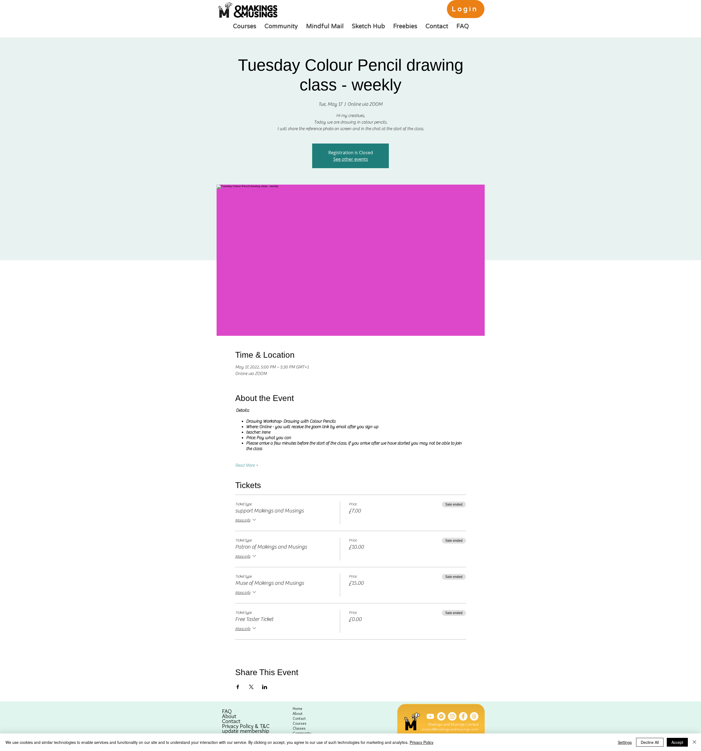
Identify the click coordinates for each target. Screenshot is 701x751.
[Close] (694, 742)
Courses (299, 723)
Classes (299, 728)
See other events (350, 159)
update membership (245, 731)
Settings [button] (625, 742)
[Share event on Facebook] (237, 687)
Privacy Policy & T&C (245, 726)
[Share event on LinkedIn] (264, 687)
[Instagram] (452, 716)
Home (297, 708)
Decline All (650, 742)
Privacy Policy (421, 742)
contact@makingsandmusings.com (449, 729)
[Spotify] (441, 716)
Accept (677, 742)
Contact (231, 721)
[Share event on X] (251, 687)
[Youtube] (430, 716)
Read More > (246, 465)
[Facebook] (463, 716)
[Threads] (474, 716)
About (229, 716)
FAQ (227, 711)
